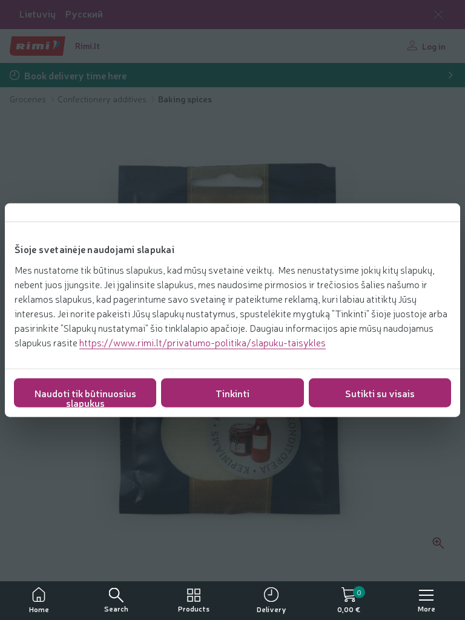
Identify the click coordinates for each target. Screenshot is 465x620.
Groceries (29, 98)
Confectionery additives (103, 98)
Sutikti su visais (380, 392)
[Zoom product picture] (438, 543)
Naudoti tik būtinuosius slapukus (85, 396)
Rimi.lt (87, 45)
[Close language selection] (438, 14)
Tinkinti (232, 392)
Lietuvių (37, 13)
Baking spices (185, 98)
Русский (84, 13)
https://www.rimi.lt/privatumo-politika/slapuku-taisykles (202, 341)
